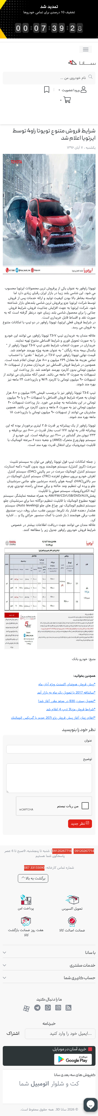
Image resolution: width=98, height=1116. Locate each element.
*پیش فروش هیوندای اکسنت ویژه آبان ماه (66, 684)
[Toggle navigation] (85, 49)
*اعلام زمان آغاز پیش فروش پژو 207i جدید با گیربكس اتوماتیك (53, 718)
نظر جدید (78, 824)
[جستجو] (90, 78)
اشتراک (13, 1033)
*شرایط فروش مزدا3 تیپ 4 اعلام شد (70, 709)
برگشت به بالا (35, 878)
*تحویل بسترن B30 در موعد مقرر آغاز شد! (66, 701)
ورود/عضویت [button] (71, 90)
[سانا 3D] (81, 63)
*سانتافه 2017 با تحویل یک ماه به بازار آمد (66, 693)
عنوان (88, 741)
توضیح (87, 759)
